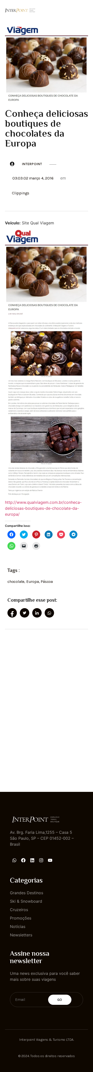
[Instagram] (41, 860)
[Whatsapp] (14, 860)
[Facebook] (23, 860)
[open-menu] (85, 9)
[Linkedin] (32, 860)
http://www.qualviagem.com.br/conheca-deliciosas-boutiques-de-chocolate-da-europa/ (43, 508)
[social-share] (12, 613)
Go (59, 1000)
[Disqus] (46, 706)
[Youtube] (50, 860)
